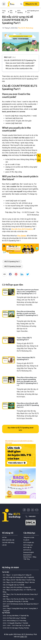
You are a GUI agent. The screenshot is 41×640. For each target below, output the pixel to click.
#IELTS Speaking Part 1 (12, 261)
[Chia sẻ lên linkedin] (21, 274)
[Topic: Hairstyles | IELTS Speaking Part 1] (8, 360)
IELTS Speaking (20, 11)
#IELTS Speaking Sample (12, 266)
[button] (31, 4)
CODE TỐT (23, 637)
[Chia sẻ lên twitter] (27, 274)
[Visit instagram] (28, 509)
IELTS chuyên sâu (28, 542)
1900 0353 (32, 516)
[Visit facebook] (24, 510)
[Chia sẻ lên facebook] (10, 274)
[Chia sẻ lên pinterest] (16, 274)
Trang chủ (3, 11)
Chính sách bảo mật (8, 540)
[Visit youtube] (32, 509)
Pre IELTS (26, 540)
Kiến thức (11, 11)
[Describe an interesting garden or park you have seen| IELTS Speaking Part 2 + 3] (8, 313)
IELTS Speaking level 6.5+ (33, 11)
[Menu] (4, 4)
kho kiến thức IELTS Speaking (22, 229)
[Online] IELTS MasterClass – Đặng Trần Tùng (29, 557)
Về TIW (4, 537)
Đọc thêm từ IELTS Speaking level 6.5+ (20, 429)
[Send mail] (36, 509)
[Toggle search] (21, 4)
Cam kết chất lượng (8, 542)
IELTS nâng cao (28, 545)
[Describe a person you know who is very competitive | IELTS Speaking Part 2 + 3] (8, 292)
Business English (28, 552)
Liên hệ (4, 545)
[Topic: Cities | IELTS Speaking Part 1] (8, 340)
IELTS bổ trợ (27, 550)
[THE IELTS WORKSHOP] (11, 3)
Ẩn (14, 57)
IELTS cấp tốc (27, 547)
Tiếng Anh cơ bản (28, 537)
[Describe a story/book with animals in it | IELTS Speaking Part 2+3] (8, 405)
